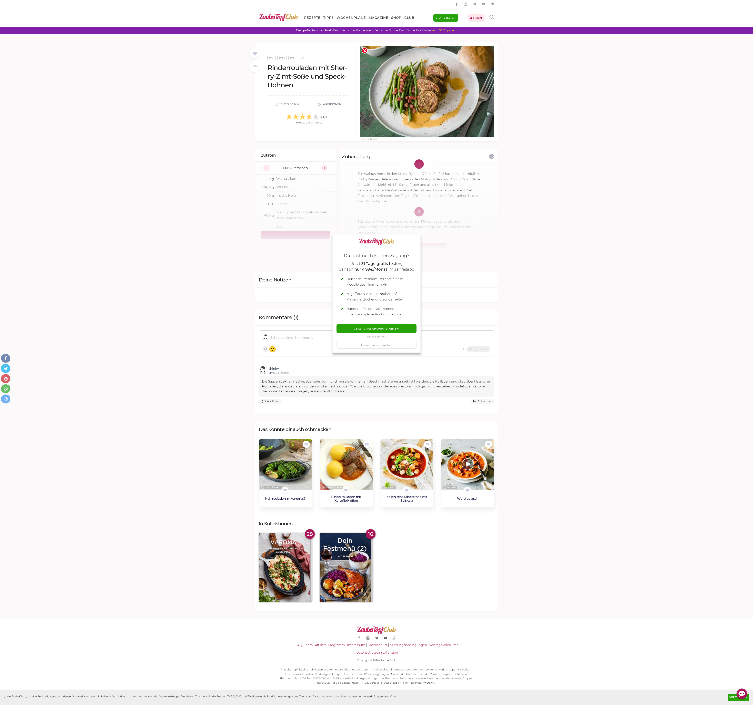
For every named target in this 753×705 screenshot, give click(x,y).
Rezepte (312, 18)
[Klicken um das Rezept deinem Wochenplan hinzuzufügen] (306, 444)
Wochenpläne (351, 18)
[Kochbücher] (255, 54)
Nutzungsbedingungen (408, 645)
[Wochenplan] (255, 67)
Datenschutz (377, 645)
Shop (396, 18)
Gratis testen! (446, 17)
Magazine (378, 18)
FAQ (299, 645)
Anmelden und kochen (376, 345)
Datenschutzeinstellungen (377, 652)
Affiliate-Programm (330, 645)
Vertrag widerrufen (444, 645)
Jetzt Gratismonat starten (376, 328)
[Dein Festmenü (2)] (346, 567)
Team (308, 645)
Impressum (356, 645)
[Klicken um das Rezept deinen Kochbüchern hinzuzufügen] (285, 490)
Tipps (328, 18)
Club (409, 18)
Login (477, 17)
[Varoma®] (285, 567)
